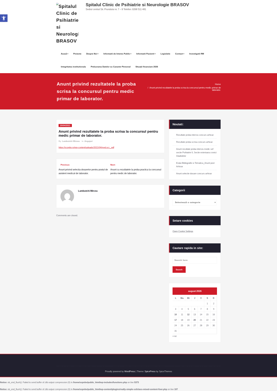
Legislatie (165, 54)
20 (194, 320)
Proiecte (77, 54)
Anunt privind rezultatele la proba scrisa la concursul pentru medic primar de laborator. (185, 88)
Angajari (88, 141)
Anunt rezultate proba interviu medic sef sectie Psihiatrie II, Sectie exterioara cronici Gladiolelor (196, 152)
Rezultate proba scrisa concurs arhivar (194, 142)
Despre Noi (91, 54)
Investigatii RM (196, 54)
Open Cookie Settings (183, 231)
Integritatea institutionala (73, 67)
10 (175, 314)
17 (175, 320)
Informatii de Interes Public (116, 54)
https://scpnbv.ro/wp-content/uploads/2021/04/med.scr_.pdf (86, 147)
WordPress (129, 371)
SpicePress (150, 371)
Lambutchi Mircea (71, 141)
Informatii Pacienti (145, 54)
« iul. (175, 336)
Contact (179, 54)
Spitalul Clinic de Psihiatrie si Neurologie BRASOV (137, 4)
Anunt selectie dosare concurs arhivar (194, 173)
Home (218, 84)
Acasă (64, 54)
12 (188, 314)
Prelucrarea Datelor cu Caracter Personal (111, 67)
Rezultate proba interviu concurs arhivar (195, 135)
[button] (4, 18)
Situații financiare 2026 (146, 67)
